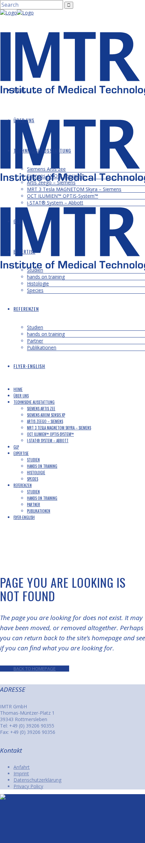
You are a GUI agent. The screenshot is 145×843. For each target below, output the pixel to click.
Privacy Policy (28, 786)
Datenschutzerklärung (37, 780)
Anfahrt (21, 767)
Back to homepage (34, 669)
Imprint (21, 773)
